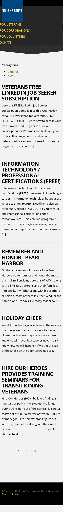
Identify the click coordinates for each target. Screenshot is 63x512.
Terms (5, 494)
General (12, 72)
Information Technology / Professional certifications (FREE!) (31, 172)
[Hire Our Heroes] (12, 11)
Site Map (14, 494)
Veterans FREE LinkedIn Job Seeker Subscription (29, 92)
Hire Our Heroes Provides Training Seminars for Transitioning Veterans (28, 379)
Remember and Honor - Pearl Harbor (22, 257)
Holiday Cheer (22, 318)
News (11, 75)
